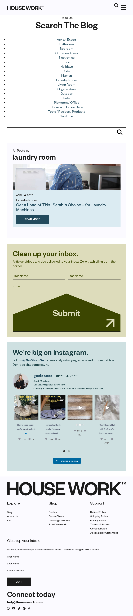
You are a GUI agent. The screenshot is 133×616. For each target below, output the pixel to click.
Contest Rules (98, 528)
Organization (66, 89)
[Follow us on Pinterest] (24, 608)
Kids (67, 71)
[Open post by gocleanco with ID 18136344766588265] (53, 407)
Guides (53, 512)
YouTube (66, 116)
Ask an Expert (66, 39)
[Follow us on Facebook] (29, 608)
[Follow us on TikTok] (19, 608)
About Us (12, 516)
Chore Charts (56, 516)
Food (66, 62)
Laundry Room (66, 80)
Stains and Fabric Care (67, 107)
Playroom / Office (66, 102)
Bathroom (66, 44)
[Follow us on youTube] (13, 608)
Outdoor (66, 93)
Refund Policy (98, 512)
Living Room (66, 84)
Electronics (66, 57)
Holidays (66, 66)
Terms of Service (100, 524)
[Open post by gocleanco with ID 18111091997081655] (80, 407)
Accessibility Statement (104, 532)
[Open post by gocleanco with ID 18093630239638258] (26, 407)
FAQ (9, 520)
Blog (9, 512)
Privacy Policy (98, 520)
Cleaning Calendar (59, 520)
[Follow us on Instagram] (8, 608)
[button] (64, 451)
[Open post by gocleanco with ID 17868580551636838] (107, 407)
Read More (32, 219)
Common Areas (66, 53)
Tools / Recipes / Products (66, 111)
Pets (66, 98)
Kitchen (66, 75)
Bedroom (66, 48)
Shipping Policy (99, 516)
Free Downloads (58, 524)
